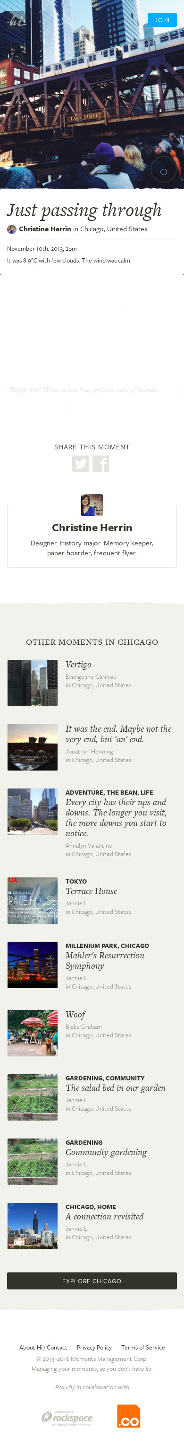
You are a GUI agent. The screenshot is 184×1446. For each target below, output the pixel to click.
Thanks (92, 409)
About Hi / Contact (43, 1347)
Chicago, (113, 228)
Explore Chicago (92, 1281)
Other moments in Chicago (92, 642)
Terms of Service (143, 1347)
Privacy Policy (94, 1347)
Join (162, 20)
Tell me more (91, 308)
